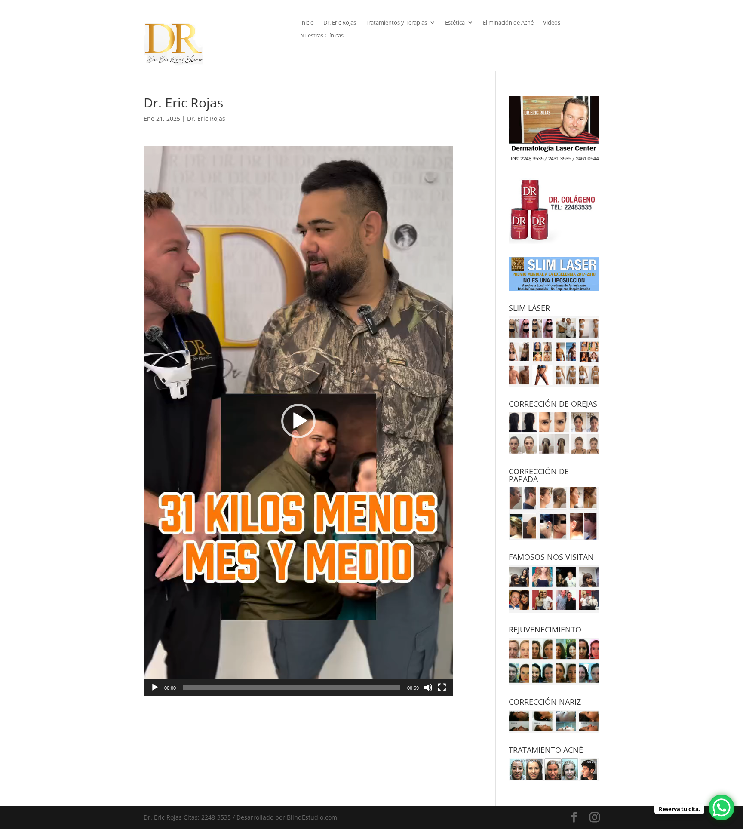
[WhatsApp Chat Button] (721, 807)
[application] (298, 421)
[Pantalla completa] (442, 687)
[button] (298, 421)
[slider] (291, 687)
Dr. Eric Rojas (339, 22)
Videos (551, 22)
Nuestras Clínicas (322, 35)
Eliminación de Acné (508, 22)
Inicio (307, 22)
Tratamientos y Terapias (396, 22)
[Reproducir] (154, 687)
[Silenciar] (428, 687)
